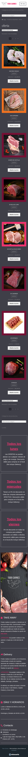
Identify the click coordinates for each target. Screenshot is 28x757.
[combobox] (14, 15)
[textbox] (14, 16)
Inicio (5, 19)
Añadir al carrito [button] (14, 81)
